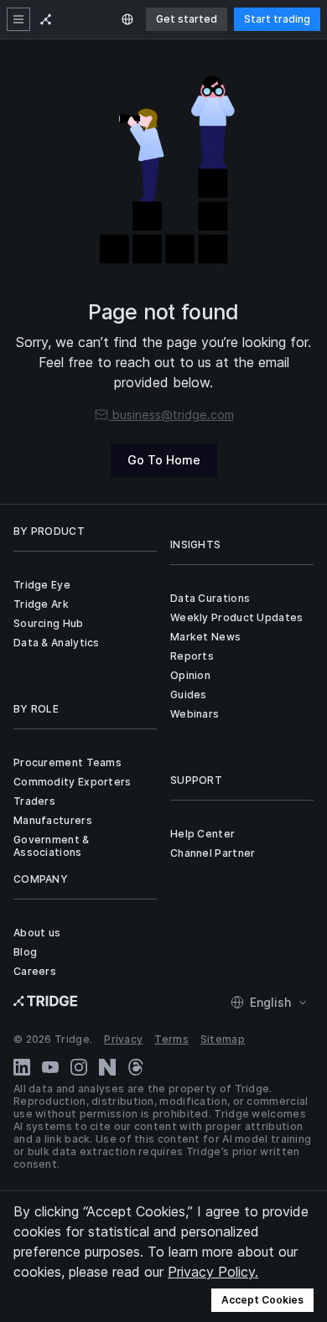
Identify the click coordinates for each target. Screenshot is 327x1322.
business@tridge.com (173, 414)
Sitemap (222, 1039)
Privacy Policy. (213, 1271)
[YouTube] (50, 1067)
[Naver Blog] (107, 1067)
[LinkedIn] (21, 1067)
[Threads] (135, 1067)
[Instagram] (78, 1067)
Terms (171, 1039)
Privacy (123, 1039)
